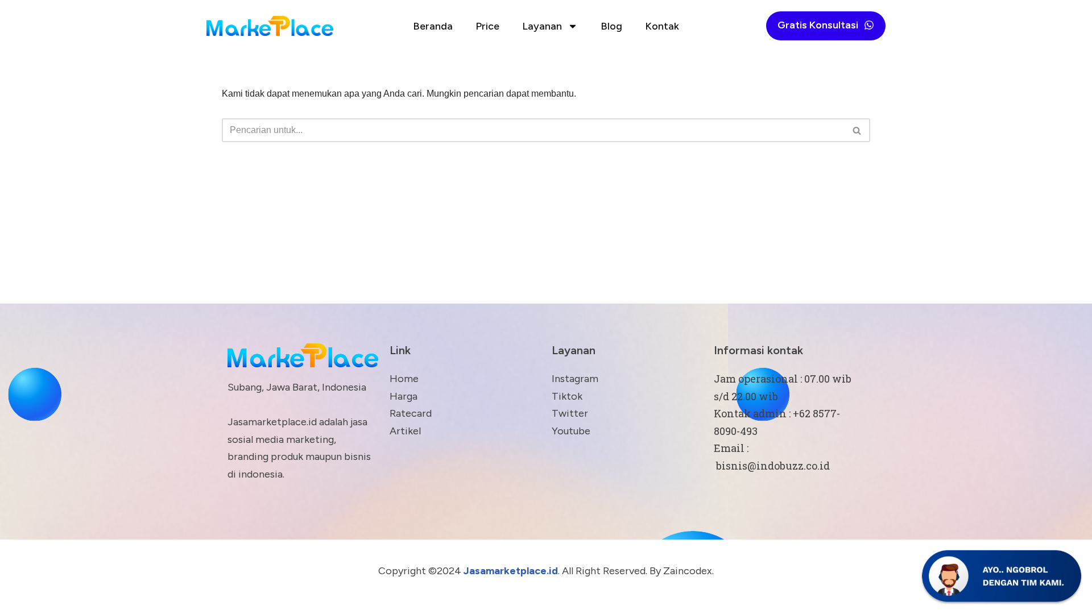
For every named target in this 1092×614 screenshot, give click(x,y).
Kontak (662, 26)
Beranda (433, 26)
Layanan (542, 26)
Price (487, 26)
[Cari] (857, 130)
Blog (611, 26)
